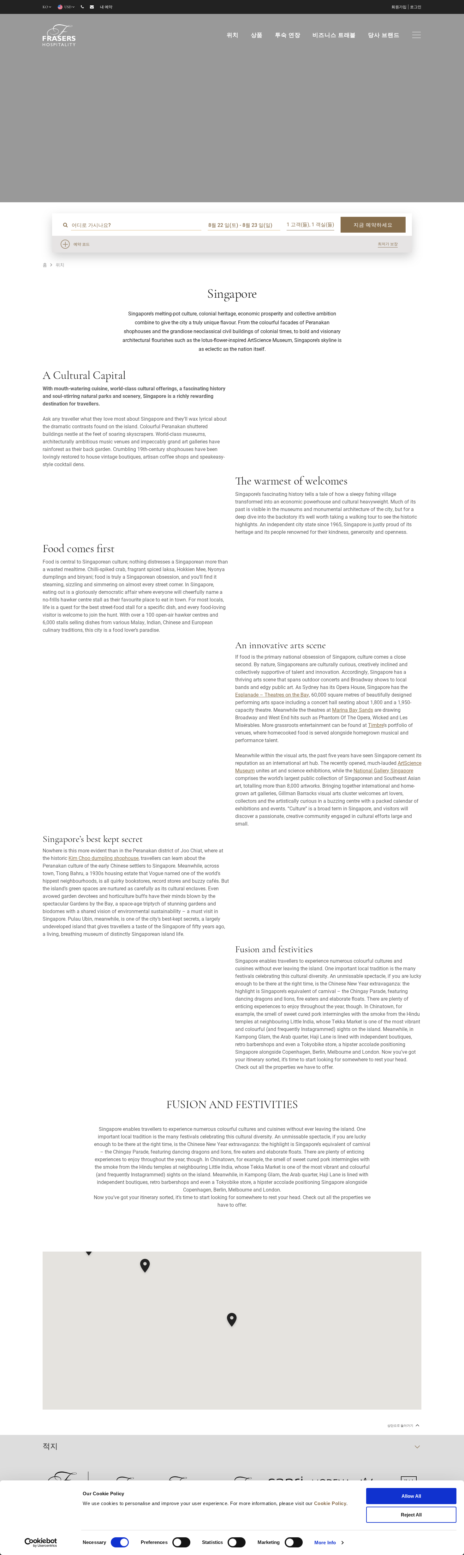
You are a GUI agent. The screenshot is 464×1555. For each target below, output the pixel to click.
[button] (232, 1321)
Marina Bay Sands (352, 709)
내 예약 (106, 7)
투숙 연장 (287, 36)
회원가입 (399, 7)
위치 (233, 36)
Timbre (376, 725)
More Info (325, 1542)
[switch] (181, 1542)
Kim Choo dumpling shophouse (103, 858)
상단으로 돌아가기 (400, 1426)
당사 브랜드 (383, 36)
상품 (257, 36)
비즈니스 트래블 (334, 36)
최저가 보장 (388, 243)
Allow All (411, 1496)
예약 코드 (82, 244)
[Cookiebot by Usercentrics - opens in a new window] (40, 1542)
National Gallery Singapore (383, 770)
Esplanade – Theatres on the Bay (272, 694)
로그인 (415, 7)
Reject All (411, 1514)
